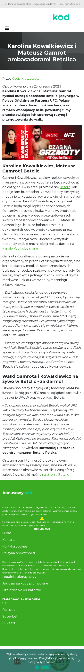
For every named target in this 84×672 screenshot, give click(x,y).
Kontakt (8, 540)
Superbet (10, 616)
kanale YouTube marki (20, 248)
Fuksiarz (8, 623)
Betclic (65, 187)
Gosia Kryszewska (25, 78)
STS (5, 603)
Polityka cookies (14, 546)
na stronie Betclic (55, 475)
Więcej (45, 667)
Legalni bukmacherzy (19, 577)
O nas (6, 533)
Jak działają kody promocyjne (25, 583)
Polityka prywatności (18, 553)
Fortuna (8, 610)
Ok (37, 667)
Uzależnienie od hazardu (21, 590)
